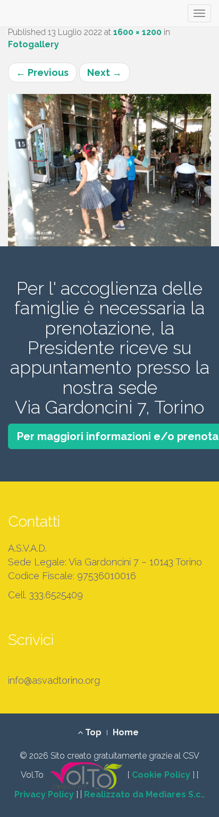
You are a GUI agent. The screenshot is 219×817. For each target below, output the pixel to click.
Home (126, 732)
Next (104, 72)
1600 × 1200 (137, 32)
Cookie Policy (161, 775)
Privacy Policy (44, 794)
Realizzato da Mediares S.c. (143, 794)
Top (92, 732)
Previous (42, 72)
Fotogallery (33, 44)
